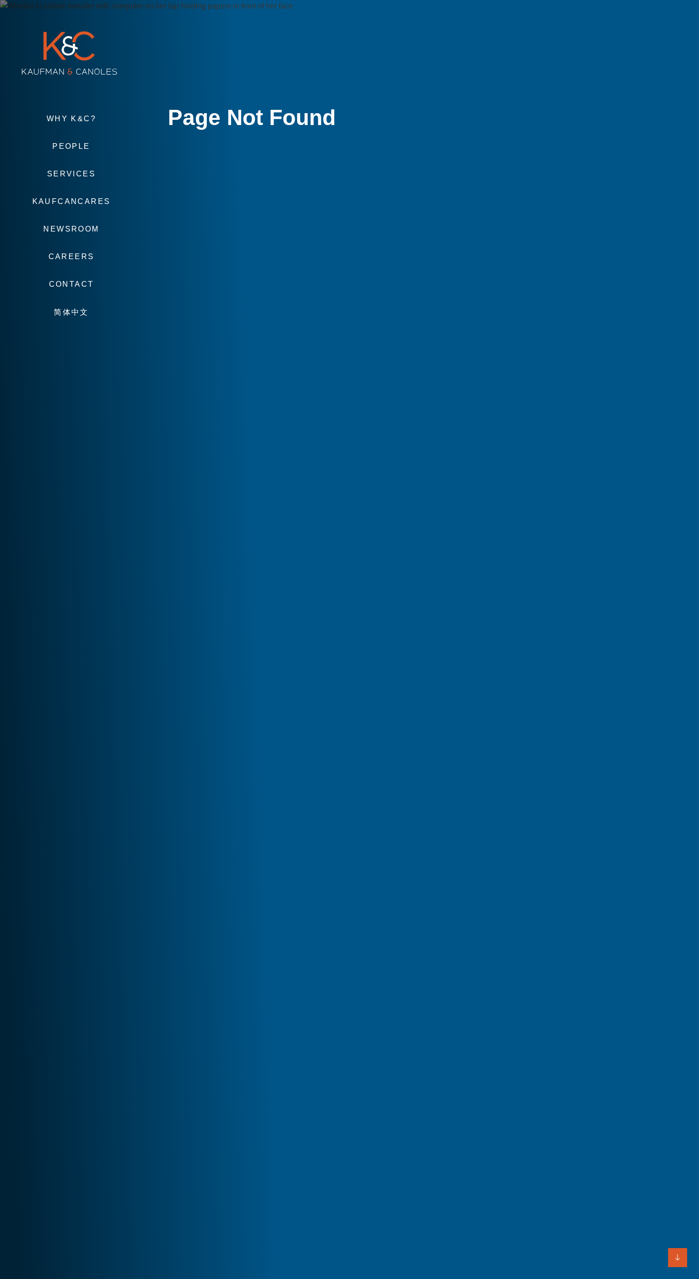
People (71, 146)
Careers (72, 256)
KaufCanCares (71, 201)
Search (71, 341)
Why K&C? (71, 119)
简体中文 (71, 312)
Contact (71, 284)
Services (71, 174)
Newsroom (71, 229)
